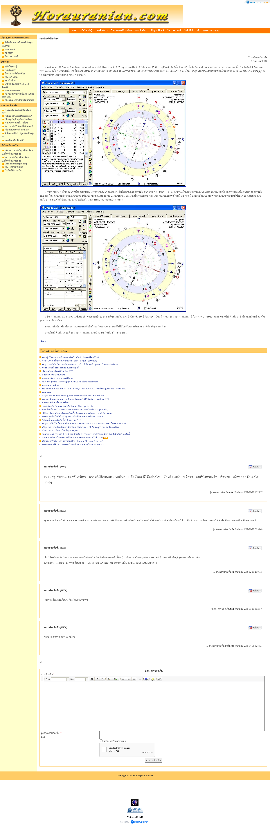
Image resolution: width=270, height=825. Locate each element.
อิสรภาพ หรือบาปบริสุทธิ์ (53, 374)
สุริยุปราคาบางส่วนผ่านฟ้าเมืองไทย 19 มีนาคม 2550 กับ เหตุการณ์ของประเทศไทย (81, 427)
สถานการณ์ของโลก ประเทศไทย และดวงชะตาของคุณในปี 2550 (72, 437)
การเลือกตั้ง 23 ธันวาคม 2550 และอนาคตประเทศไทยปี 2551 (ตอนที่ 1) (75, 409)
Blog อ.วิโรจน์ (157, 30)
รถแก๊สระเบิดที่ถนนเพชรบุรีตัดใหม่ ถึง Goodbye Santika (67, 406)
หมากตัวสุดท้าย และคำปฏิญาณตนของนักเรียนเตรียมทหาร (70, 381)
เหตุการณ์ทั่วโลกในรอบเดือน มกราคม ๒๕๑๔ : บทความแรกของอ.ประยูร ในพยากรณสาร (84, 423)
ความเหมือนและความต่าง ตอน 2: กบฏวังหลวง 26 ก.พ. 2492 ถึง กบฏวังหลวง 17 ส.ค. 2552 (84, 388)
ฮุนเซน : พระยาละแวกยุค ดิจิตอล (57, 378)
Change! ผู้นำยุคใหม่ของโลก (55, 402)
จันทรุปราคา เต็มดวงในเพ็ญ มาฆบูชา (60, 430)
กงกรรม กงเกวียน (50, 385)
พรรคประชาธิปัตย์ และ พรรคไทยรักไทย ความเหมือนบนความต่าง (73, 444)
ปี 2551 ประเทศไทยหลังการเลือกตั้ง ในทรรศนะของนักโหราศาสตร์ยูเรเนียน (77, 413)
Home (73, 30)
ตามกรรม (46, 392)
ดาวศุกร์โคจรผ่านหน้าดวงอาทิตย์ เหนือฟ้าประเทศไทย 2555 (70, 357)
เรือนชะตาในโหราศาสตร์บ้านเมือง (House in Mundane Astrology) (72, 441)
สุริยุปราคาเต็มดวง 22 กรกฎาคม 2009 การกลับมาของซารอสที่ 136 (73, 395)
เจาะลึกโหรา (102, 30)
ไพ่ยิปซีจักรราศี (192, 30)
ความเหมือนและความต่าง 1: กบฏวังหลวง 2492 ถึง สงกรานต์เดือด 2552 (75, 399)
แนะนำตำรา (141, 30)
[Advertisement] (135, 791)
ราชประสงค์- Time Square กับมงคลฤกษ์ (60, 367)
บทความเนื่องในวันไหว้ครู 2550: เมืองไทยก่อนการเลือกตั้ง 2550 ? (72, 416)
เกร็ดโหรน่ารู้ (86, 30)
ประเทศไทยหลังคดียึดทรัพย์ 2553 (57, 371)
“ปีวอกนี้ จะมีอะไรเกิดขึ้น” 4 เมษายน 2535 (61, 420)
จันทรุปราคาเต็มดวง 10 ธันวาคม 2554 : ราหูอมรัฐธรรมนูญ (69, 360)
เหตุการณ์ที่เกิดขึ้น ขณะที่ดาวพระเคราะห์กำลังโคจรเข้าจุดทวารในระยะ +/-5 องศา (80, 364)
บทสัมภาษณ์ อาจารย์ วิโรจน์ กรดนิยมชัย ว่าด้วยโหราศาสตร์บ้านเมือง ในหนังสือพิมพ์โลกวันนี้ (86, 434)
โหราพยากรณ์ (174, 30)
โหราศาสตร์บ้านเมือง (121, 30)
